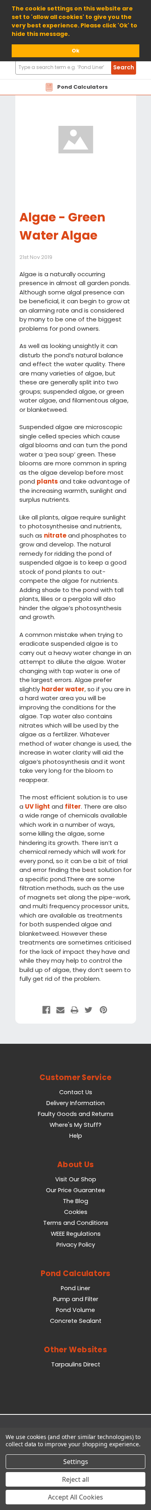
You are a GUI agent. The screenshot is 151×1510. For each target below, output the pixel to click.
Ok (75, 50)
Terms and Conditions (75, 1223)
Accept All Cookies (75, 1497)
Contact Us (75, 1092)
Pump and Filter (75, 1299)
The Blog (75, 1201)
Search (123, 67)
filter (73, 806)
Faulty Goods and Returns (76, 1114)
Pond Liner (75, 1288)
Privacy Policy (75, 1245)
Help (75, 1136)
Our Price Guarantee (75, 1190)
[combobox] (75, 67)
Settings (75, 1461)
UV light (37, 806)
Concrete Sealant (75, 1321)
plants (47, 481)
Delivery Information (75, 1103)
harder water (63, 689)
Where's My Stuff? (75, 1125)
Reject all (75, 1479)
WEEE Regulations (76, 1234)
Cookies (75, 1212)
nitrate (55, 535)
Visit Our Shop (75, 1179)
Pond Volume (75, 1310)
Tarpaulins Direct (75, 1364)
